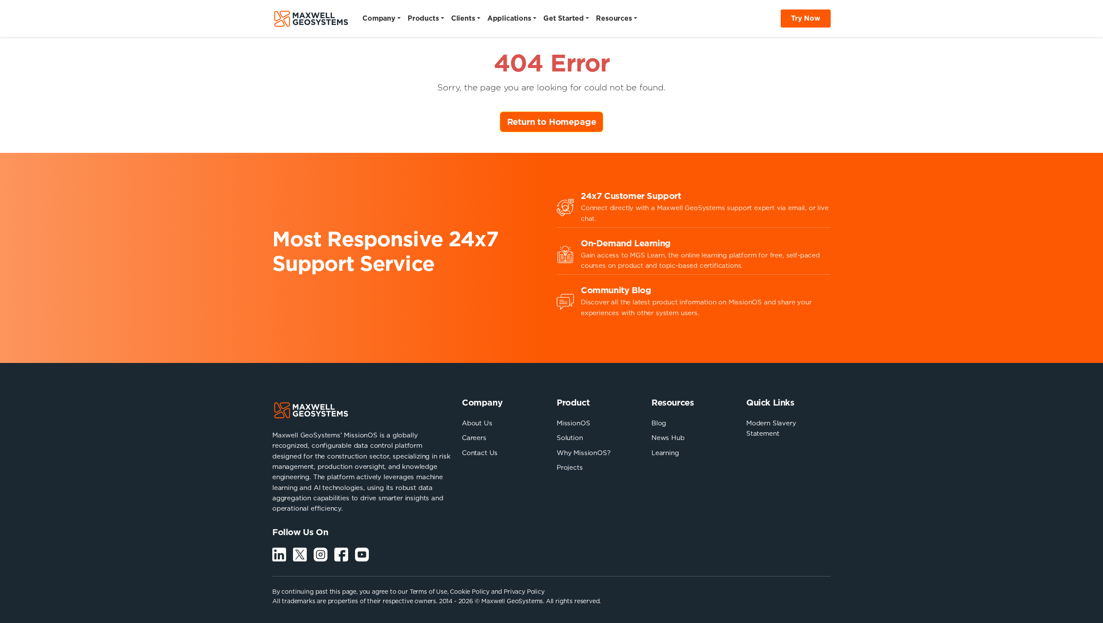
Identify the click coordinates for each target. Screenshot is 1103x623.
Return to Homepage (551, 122)
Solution (570, 437)
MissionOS (573, 423)
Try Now (805, 18)
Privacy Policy (524, 591)
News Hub (668, 437)
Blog (658, 423)
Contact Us (480, 452)
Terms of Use (428, 591)
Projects (570, 467)
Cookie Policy (469, 591)
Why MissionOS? (584, 452)
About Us (477, 423)
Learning (665, 452)
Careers (474, 437)
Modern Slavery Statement (771, 428)
